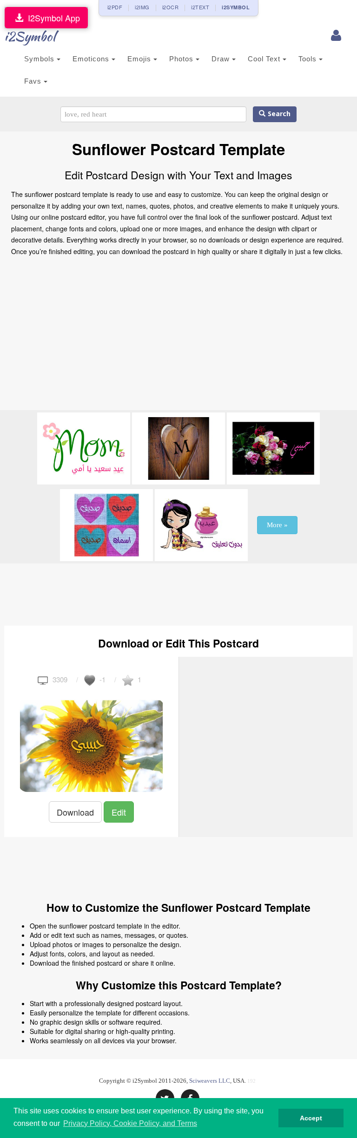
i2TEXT (200, 7)
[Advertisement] (178, 336)
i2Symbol (29, 36)
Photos (182, 59)
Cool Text (265, 59)
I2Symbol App (51, 18)
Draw (222, 59)
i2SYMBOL (236, 7)
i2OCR (170, 7)
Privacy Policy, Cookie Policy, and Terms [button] (130, 1123)
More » (277, 525)
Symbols (40, 59)
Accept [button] (311, 1118)
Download (75, 812)
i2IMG (142, 7)
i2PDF (115, 7)
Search (278, 114)
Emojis (140, 59)
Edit (119, 812)
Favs (34, 81)
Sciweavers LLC (209, 1080)
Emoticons (92, 59)
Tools (308, 59)
